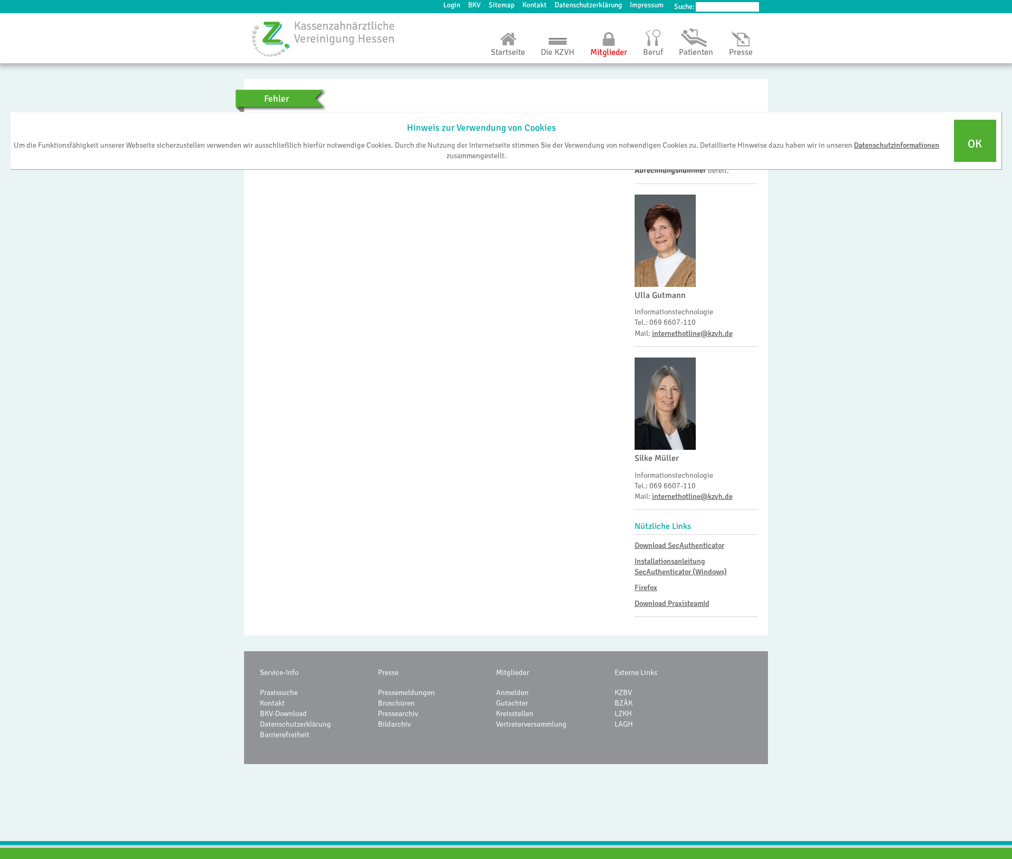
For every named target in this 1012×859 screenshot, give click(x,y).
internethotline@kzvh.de (692, 333)
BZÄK (623, 703)
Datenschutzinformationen (896, 144)
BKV (474, 5)
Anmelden (512, 692)
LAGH (624, 724)
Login (451, 5)
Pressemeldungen (406, 692)
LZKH (623, 713)
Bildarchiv (394, 724)
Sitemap (501, 5)
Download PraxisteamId (672, 603)
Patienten (696, 52)
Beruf (653, 52)
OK (975, 143)
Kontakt (534, 5)
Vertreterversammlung (531, 724)
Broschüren (396, 703)
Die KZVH (558, 52)
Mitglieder (608, 52)
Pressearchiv (398, 713)
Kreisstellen (514, 713)
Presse (741, 52)
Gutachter (512, 703)
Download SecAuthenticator (679, 545)
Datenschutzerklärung (588, 5)
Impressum (647, 5)
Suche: (684, 6)
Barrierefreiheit (284, 734)
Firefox (646, 587)
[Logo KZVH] (323, 38)
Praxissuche (279, 692)
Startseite (508, 52)
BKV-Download (283, 713)
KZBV (623, 692)
